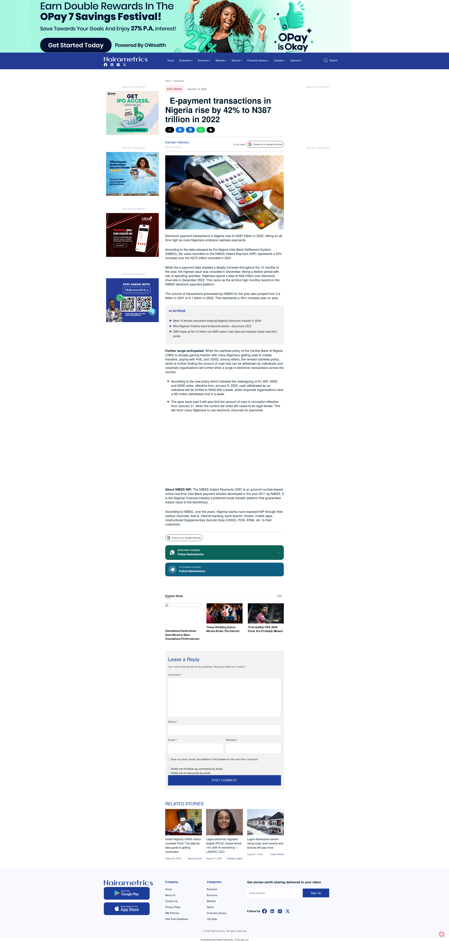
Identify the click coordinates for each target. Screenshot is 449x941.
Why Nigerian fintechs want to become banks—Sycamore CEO (212, 326)
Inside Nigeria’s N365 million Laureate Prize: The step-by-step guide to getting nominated (183, 845)
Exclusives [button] (185, 60)
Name (172, 722)
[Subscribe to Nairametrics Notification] (441, 934)
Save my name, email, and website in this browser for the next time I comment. (215, 759)
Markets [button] (220, 60)
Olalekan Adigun (235, 858)
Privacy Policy (172, 907)
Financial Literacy (216, 913)
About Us (170, 895)
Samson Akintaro (177, 142)
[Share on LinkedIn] (190, 130)
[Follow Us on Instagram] (279, 911)
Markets (211, 901)
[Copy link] (211, 130)
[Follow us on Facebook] (105, 64)
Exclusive (212, 889)
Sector (210, 907)
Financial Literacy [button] (257, 60)
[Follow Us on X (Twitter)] (287, 911)
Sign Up (316, 893)
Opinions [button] (295, 60)
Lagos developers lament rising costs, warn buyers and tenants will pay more (265, 843)
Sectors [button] (236, 60)
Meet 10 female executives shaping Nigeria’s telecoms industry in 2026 (217, 321)
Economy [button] (203, 60)
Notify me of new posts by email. (191, 773)
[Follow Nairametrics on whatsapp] (132, 300)
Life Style (212, 919)
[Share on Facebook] (180, 130)
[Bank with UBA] (132, 235)
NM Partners (172, 913)
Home (170, 60)
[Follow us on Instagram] (118, 64)
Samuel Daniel (195, 858)
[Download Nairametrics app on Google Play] (127, 893)
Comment (175, 675)
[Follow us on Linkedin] (112, 64)
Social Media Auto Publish (211, 939)
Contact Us (171, 901)
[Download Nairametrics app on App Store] (127, 908)
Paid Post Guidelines (176, 919)
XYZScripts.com (242, 939)
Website (232, 740)
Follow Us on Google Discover (267, 144)
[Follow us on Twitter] (124, 64)
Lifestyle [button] (278, 60)
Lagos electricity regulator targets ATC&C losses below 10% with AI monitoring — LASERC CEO (224, 845)
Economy (212, 895)
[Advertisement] (316, 113)
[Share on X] (169, 130)
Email (172, 740)
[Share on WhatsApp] (200, 130)
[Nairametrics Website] (126, 59)
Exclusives (179, 80)
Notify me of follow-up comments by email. (197, 769)
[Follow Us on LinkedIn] (272, 911)
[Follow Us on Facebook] (264, 911)
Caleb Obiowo (277, 854)
